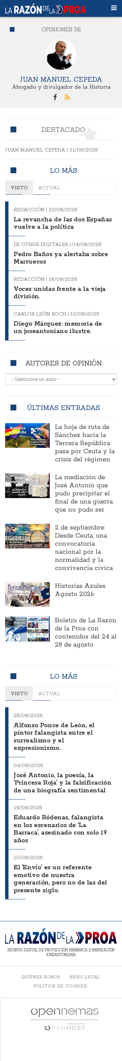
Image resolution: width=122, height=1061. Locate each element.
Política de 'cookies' (61, 985)
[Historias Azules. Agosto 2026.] (27, 594)
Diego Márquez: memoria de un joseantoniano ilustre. (58, 328)
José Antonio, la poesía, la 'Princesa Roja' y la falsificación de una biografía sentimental (62, 783)
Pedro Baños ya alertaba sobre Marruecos (61, 258)
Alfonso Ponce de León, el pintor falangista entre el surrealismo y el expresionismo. (54, 737)
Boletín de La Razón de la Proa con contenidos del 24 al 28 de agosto (86, 633)
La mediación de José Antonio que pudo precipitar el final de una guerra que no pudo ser (84, 493)
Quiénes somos (40, 976)
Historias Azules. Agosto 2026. (80, 590)
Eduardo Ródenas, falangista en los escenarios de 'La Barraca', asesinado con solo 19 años (60, 829)
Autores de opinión (63, 363)
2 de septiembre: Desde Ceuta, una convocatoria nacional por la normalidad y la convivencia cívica (84, 548)
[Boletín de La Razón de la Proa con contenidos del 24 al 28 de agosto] (27, 629)
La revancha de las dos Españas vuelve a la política (63, 224)
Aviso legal (84, 976)
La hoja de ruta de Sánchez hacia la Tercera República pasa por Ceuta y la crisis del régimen (85, 443)
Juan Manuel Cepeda (61, 79)
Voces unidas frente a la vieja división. (60, 293)
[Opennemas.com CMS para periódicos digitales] (65, 1019)
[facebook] (54, 97)
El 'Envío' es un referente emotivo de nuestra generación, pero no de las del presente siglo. (60, 879)
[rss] (67, 97)
